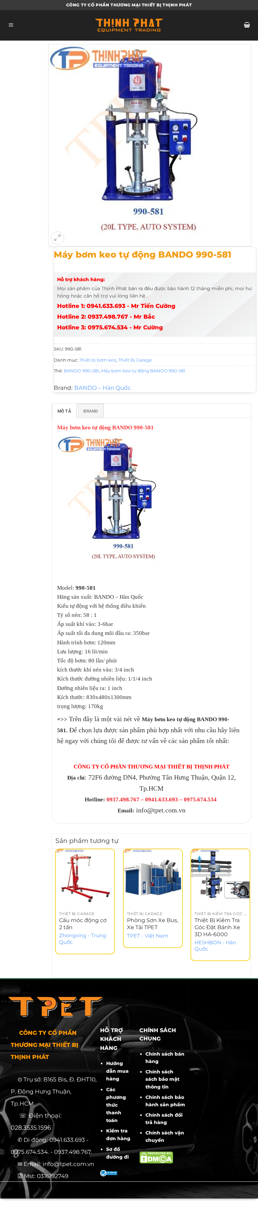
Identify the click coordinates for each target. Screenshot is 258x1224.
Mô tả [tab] (64, 411)
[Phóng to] (57, 238)
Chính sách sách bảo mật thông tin (162, 1079)
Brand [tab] (90, 411)
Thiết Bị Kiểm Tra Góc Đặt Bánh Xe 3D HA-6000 (217, 927)
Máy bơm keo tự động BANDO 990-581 (143, 370)
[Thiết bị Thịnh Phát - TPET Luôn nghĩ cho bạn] (129, 25)
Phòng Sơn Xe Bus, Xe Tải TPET (152, 923)
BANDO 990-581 (81, 370)
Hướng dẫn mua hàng (117, 1071)
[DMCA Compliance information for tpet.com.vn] (156, 1157)
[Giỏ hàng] (246, 25)
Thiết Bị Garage (135, 360)
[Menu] (11, 25)
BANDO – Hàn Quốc (102, 387)
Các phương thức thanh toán (116, 1104)
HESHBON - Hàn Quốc (215, 946)
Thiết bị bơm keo (97, 360)
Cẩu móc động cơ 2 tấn (82, 923)
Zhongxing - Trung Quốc (82, 939)
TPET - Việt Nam (147, 936)
